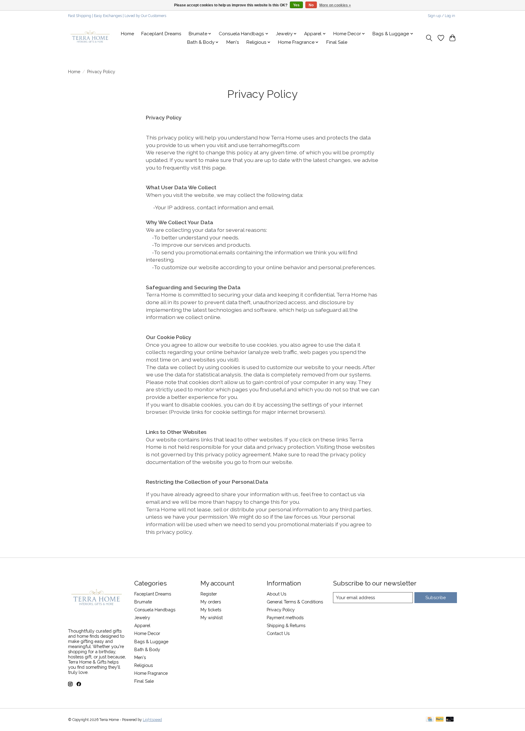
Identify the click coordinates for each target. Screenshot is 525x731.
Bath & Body (147, 649)
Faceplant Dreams (161, 33)
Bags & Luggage (151, 641)
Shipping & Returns (286, 625)
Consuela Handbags (154, 609)
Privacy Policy (281, 609)
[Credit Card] (430, 719)
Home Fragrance (151, 673)
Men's (232, 42)
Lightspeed (152, 720)
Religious (143, 665)
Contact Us (278, 633)
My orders (211, 601)
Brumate (143, 601)
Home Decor (147, 633)
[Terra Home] (90, 38)
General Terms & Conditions (295, 601)
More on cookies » (335, 5)
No (311, 5)
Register (209, 593)
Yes (296, 5)
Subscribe (435, 597)
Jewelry (142, 617)
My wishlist (212, 617)
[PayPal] (440, 719)
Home (127, 33)
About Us (276, 593)
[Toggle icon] (429, 38)
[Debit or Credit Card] (450, 719)
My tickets (211, 609)
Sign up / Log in (441, 16)
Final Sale (336, 42)
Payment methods (285, 617)
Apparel (142, 625)
